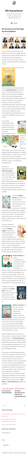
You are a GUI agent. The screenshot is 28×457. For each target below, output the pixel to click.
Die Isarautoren (14, 10)
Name (3, 440)
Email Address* (6, 433)
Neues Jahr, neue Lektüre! (9, 424)
